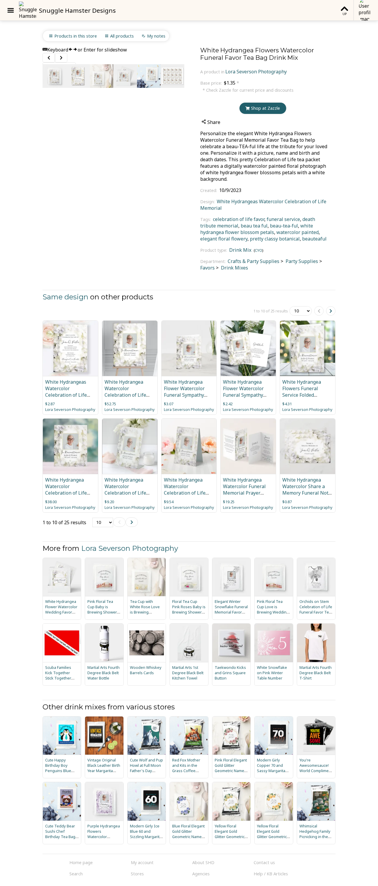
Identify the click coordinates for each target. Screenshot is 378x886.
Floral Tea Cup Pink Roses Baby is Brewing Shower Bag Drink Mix (189, 609)
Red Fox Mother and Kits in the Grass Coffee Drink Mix (186, 768)
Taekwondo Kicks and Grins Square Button (230, 673)
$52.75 (110, 403)
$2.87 (50, 403)
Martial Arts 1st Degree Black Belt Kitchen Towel (187, 673)
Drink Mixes (234, 267)
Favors (207, 267)
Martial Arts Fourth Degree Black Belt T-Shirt (315, 673)
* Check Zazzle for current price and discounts (248, 90)
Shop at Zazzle (265, 108)
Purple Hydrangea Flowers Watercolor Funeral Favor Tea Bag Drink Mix (103, 836)
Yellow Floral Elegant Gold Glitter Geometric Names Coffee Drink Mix (230, 836)
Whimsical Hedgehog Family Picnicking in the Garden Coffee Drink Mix (314, 836)
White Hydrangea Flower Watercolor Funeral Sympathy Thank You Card (184, 392)
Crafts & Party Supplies (253, 261)
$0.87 (287, 501)
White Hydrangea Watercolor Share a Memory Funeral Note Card (306, 490)
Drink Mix (240, 250)
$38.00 (51, 501)
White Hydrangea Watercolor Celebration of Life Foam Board (125, 392)
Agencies (201, 874)
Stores (137, 874)
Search (76, 874)
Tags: (206, 219)
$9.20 (109, 501)
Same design (65, 297)
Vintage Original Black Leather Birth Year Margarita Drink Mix (103, 768)
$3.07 (168, 403)
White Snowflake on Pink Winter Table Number (272, 673)
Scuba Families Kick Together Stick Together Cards (58, 675)
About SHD (203, 862)
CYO (258, 250)
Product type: (214, 250)
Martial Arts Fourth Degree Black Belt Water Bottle (103, 673)
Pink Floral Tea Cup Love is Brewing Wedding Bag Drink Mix (273, 609)
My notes (156, 36)
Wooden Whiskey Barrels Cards (146, 670)
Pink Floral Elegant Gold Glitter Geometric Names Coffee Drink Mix (231, 768)
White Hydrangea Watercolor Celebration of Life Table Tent (185, 490)
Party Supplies (301, 261)
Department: (213, 261)
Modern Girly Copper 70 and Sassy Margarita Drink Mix (271, 768)
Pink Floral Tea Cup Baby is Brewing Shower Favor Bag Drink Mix (102, 612)
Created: (209, 190)
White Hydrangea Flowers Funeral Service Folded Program (301, 392)
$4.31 (287, 403)
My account (142, 862)
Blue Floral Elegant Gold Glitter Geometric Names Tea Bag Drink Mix (188, 834)
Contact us (264, 862)
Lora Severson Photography (256, 71)
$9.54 (168, 501)
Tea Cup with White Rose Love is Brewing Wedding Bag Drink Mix (145, 612)
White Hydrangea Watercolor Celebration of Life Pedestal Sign (125, 490)
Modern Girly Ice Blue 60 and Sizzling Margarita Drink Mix (146, 834)
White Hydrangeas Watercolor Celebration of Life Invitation (66, 392)
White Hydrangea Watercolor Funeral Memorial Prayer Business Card (244, 490)
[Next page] (330, 311)
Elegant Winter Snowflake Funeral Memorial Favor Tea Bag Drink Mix (231, 609)
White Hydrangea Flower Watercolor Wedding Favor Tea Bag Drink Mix (61, 609)
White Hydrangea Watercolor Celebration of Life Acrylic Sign (66, 490)
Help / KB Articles (271, 874)
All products (122, 36)
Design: (208, 201)
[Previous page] (319, 311)
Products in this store (75, 36)
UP (345, 14)
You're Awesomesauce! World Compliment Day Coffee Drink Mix (315, 770)
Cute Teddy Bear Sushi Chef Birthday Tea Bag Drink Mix (60, 834)
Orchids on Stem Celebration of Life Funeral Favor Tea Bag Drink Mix (315, 609)
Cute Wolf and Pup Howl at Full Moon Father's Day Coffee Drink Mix (146, 768)
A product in (212, 72)
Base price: (211, 83)
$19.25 (228, 501)
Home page (81, 862)
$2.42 (227, 403)
